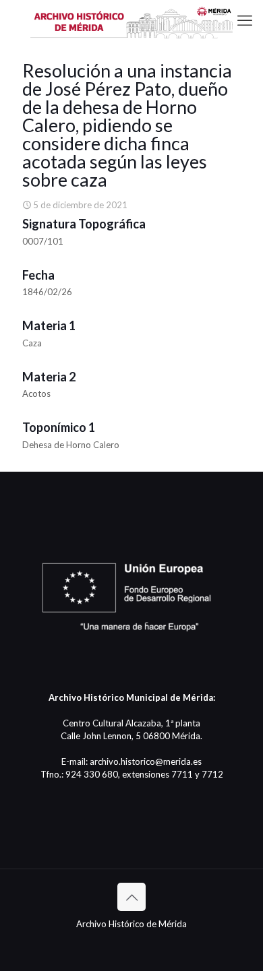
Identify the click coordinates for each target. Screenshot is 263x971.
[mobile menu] (244, 20)
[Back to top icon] (131, 897)
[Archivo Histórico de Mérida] (131, 20)
